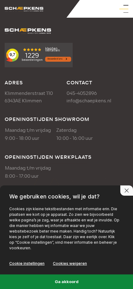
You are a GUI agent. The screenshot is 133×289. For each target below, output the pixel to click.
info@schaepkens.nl (88, 100)
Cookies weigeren (70, 263)
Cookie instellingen (27, 263)
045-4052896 (81, 93)
